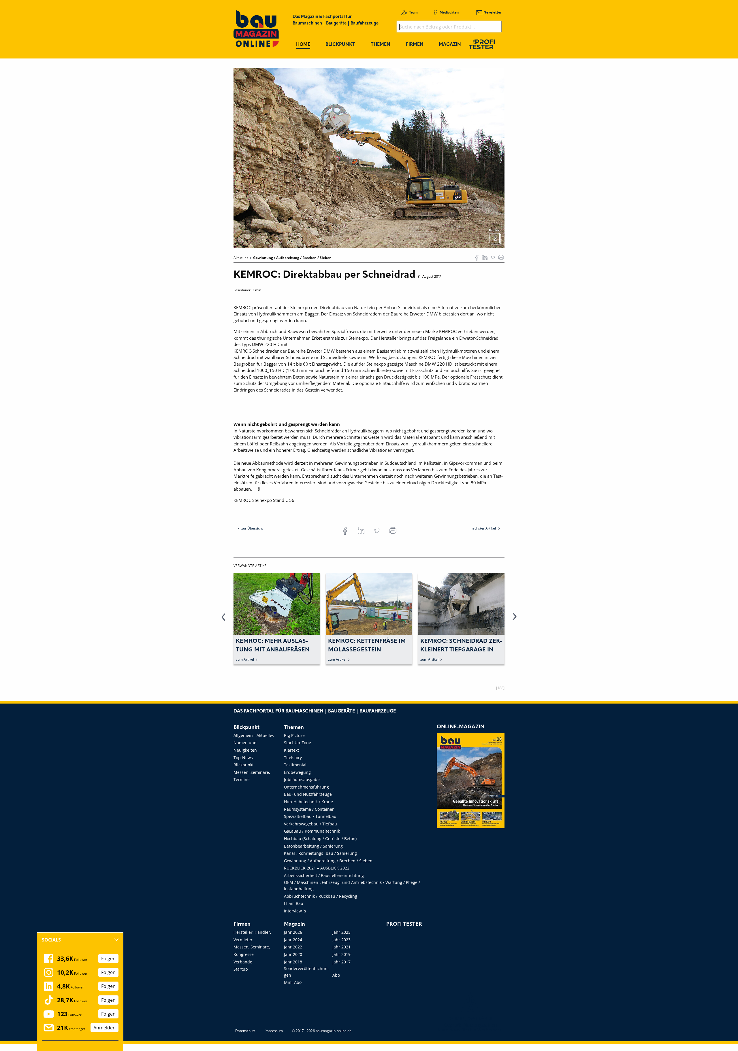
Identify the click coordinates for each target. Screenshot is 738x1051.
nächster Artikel (483, 528)
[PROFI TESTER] (482, 44)
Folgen (108, 958)
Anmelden (104, 1027)
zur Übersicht (252, 528)
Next (514, 620)
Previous (223, 620)
